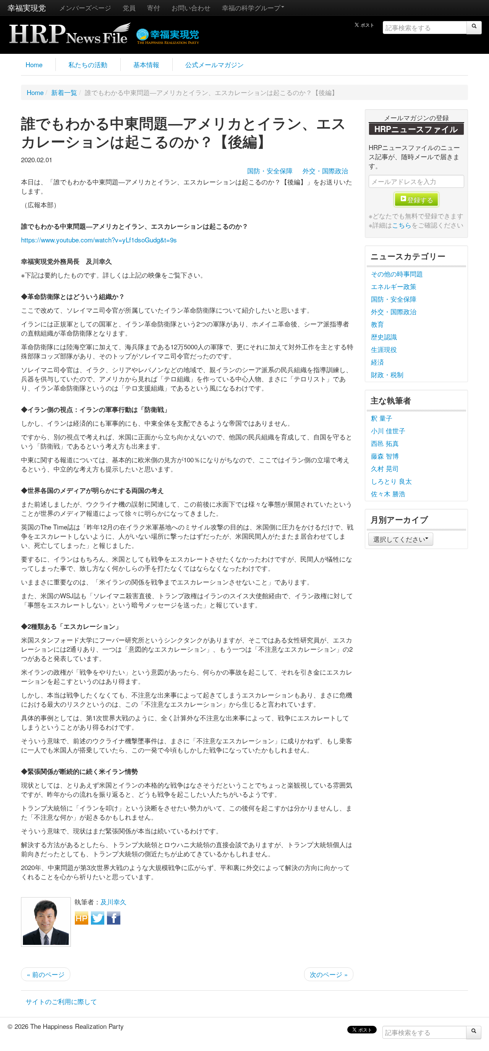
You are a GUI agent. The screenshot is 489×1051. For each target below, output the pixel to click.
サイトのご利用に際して (61, 1001)
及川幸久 (113, 901)
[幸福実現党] (167, 35)
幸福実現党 (27, 7)
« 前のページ (46, 974)
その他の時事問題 (397, 273)
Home (34, 64)
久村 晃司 (385, 468)
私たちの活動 (87, 64)
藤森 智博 (385, 455)
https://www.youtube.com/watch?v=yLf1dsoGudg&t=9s (99, 239)
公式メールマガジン (214, 64)
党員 (129, 7)
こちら (401, 224)
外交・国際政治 (325, 170)
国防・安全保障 (270, 170)
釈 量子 (381, 418)
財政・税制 (387, 374)
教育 (377, 324)
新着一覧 (64, 92)
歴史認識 (384, 336)
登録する (420, 199)
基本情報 (146, 64)
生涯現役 (384, 349)
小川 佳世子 (388, 430)
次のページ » (329, 974)
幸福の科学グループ (251, 7)
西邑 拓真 (385, 443)
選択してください (399, 539)
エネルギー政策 (393, 286)
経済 (377, 361)
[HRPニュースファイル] (70, 30)
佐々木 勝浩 (388, 493)
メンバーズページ (85, 7)
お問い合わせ (191, 7)
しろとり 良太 (391, 481)
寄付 (153, 7)
